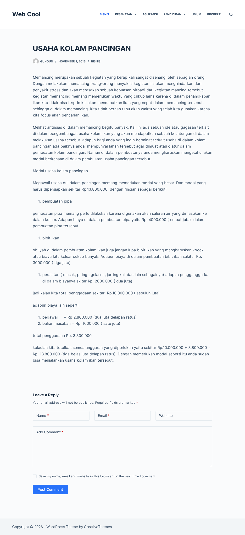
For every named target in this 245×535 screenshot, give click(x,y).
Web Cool (26, 14)
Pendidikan (172, 14)
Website (166, 415)
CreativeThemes (98, 526)
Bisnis (104, 14)
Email (104, 415)
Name (42, 415)
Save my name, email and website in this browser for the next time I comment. (97, 476)
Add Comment (49, 432)
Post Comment (50, 489)
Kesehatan (123, 14)
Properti (214, 14)
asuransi (150, 14)
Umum (196, 14)
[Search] (231, 14)
